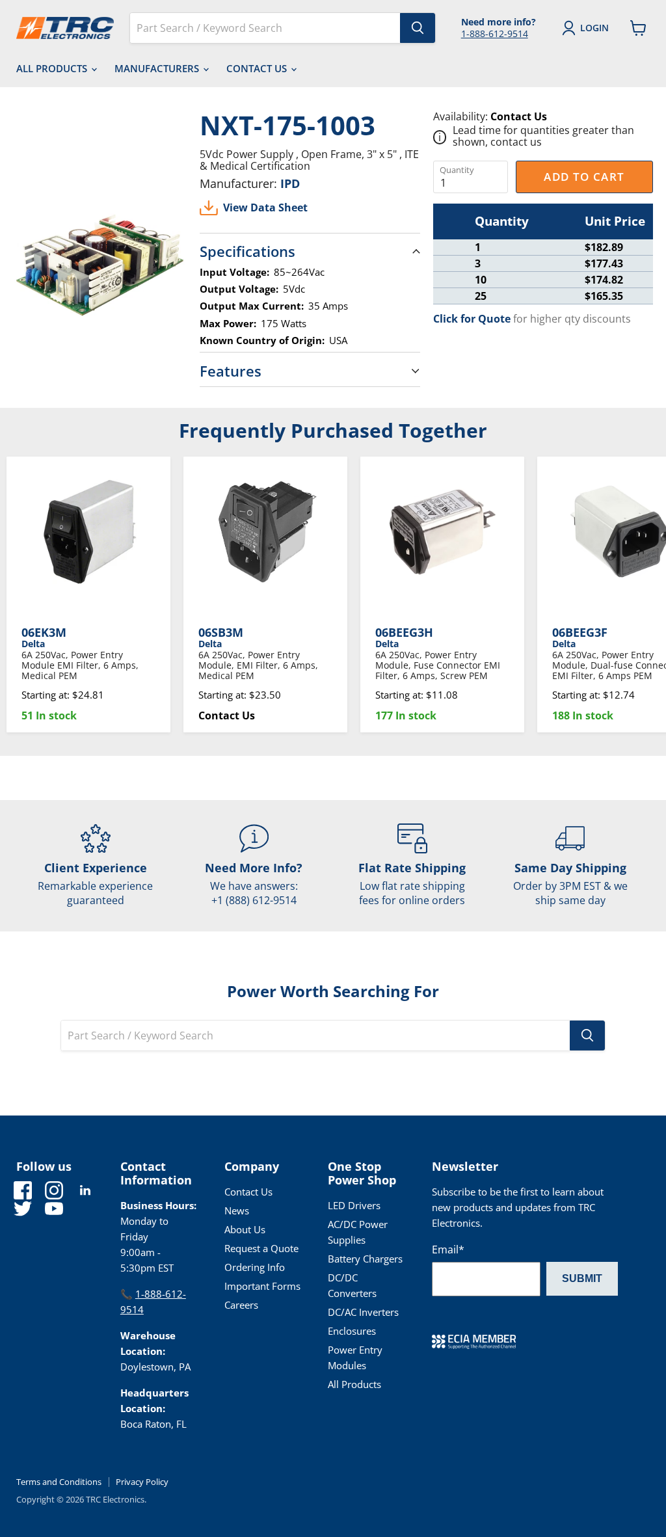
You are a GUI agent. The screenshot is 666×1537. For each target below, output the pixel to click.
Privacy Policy (142, 1482)
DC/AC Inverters (363, 1311)
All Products (53, 68)
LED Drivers (354, 1205)
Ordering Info (254, 1267)
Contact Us (257, 68)
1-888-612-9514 (494, 33)
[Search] (417, 28)
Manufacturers (158, 68)
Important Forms (262, 1285)
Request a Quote (261, 1248)
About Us (244, 1229)
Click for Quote (472, 319)
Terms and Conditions (58, 1482)
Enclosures (352, 1330)
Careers (241, 1304)
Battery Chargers (365, 1258)
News (236, 1210)
